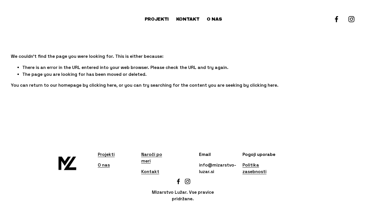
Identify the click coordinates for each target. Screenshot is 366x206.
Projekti (157, 19)
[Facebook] (336, 19)
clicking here (102, 85)
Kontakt (188, 19)
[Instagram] (351, 19)
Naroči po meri (151, 158)
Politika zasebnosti (254, 168)
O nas (214, 19)
